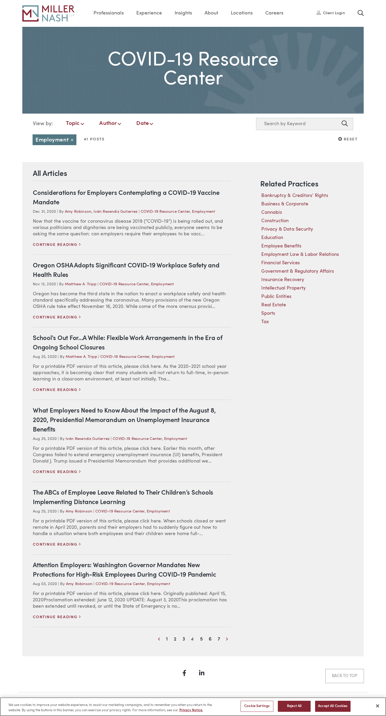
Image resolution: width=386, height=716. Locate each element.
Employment (55, 140)
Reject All (294, 706)
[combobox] (297, 124)
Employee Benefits (281, 246)
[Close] (377, 706)
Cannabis (271, 212)
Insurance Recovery (282, 279)
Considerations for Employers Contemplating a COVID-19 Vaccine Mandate (126, 198)
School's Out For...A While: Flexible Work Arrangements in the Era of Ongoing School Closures (127, 343)
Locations (242, 13)
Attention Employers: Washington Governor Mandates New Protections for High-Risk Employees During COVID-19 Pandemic (124, 570)
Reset (350, 139)
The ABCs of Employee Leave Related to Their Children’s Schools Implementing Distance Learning (123, 498)
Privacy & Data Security (287, 229)
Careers (274, 13)
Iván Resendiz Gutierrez (115, 212)
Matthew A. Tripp (80, 284)
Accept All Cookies (332, 706)
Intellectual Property (283, 288)
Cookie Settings (257, 706)
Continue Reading (57, 245)
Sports (268, 313)
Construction (275, 221)
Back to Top (344, 676)
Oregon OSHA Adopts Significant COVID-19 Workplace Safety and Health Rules (126, 270)
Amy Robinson (78, 212)
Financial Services (280, 263)
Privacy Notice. (191, 710)
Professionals (108, 13)
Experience (149, 13)
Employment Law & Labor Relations (300, 254)
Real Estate (273, 305)
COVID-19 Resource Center (165, 212)
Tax (265, 321)
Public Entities (276, 296)
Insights (183, 13)
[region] (193, 706)
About (211, 13)
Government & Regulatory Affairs (297, 271)
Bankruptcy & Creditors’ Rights (294, 195)
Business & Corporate (284, 204)
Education (272, 237)
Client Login (332, 13)
